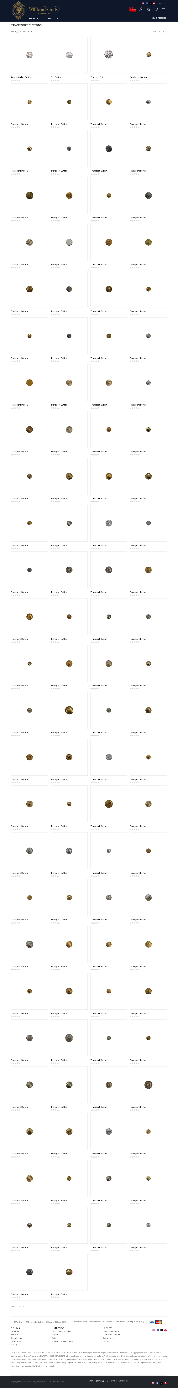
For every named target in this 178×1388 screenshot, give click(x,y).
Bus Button (56, 77)
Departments (16, 1338)
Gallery (14, 1344)
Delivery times (109, 1338)
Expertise (15, 1331)
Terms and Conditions (119, 1381)
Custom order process (112, 1331)
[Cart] (163, 9)
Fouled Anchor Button (21, 77)
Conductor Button (138, 77)
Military (55, 1334)
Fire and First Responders (62, 1341)
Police (54, 1338)
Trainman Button (98, 77)
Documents (16, 1341)
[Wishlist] (155, 9)
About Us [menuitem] (53, 18)
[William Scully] (35, 10)
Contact (106, 1341)
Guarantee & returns (111, 1334)
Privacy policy (102, 1381)
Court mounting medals (61, 1331)
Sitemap (92, 1381)
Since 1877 (15, 1334)
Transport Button (19, 124)
